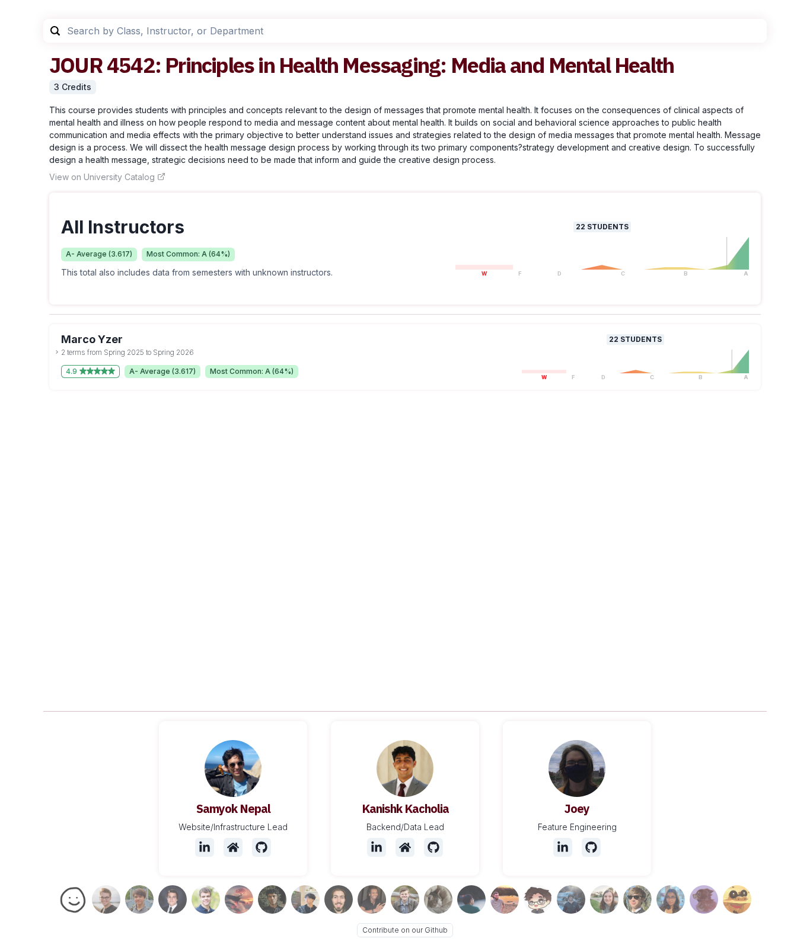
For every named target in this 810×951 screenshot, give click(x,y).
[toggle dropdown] (57, 352)
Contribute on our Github (405, 930)
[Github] (261, 847)
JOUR (76, 65)
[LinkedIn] (204, 847)
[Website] (233, 847)
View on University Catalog (102, 177)
